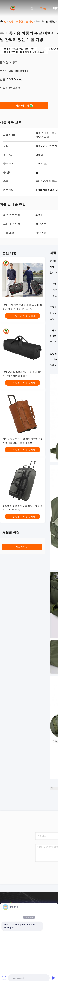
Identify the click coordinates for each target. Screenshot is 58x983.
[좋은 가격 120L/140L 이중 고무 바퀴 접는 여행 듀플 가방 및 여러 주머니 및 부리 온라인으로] (22, 280)
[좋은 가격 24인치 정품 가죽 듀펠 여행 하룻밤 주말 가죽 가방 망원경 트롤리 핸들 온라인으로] (22, 414)
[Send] (53, 977)
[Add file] (4, 977)
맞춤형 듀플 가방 (24, 21)
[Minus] (53, 907)
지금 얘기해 (22, 105)
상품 (11, 21)
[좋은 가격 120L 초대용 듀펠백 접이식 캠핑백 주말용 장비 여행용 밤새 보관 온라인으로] (22, 347)
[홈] (13, 8)
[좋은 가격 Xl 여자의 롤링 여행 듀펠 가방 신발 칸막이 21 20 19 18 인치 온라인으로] (22, 481)
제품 (43, 8)
